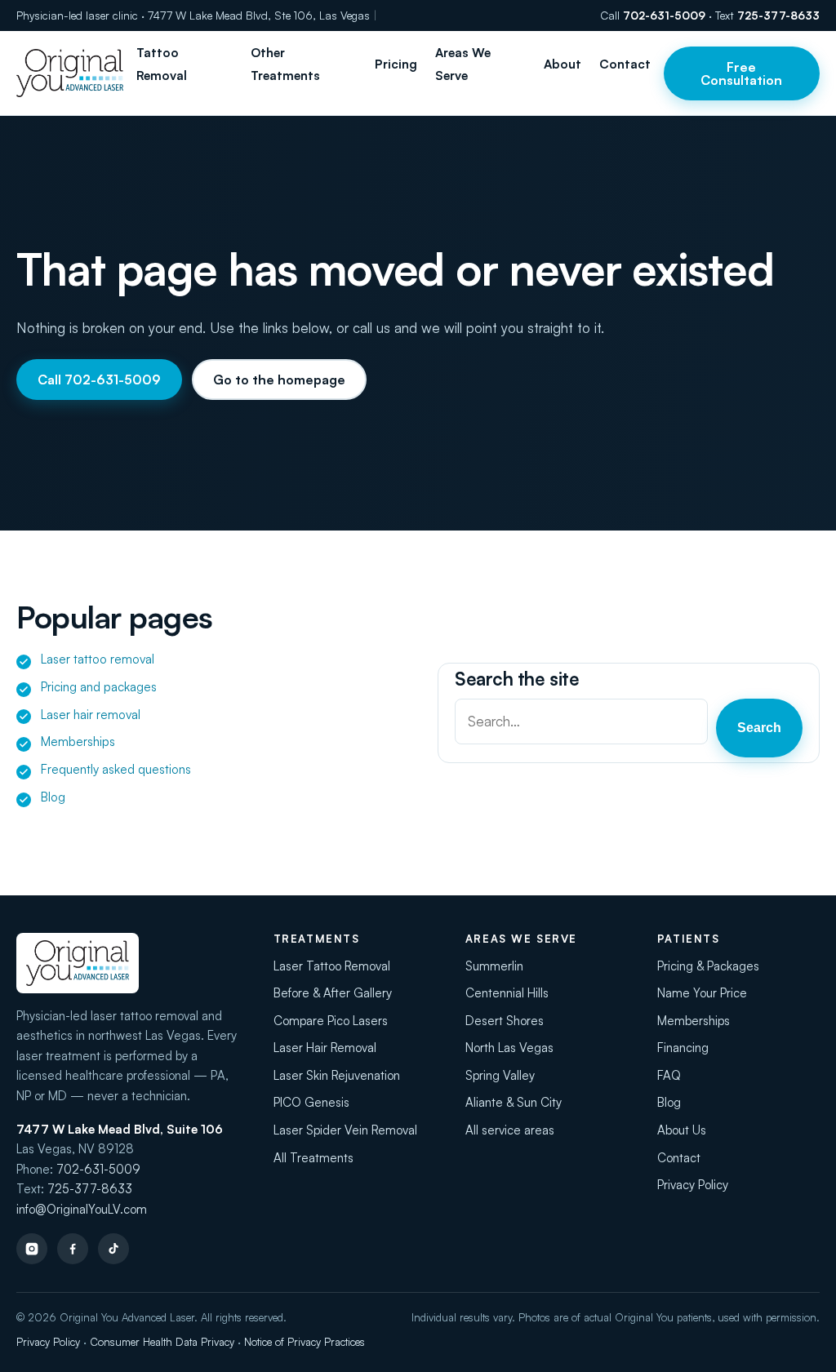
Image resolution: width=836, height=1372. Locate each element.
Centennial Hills (507, 993)
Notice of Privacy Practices (304, 1341)
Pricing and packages (99, 687)
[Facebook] (72, 1248)
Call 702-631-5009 (99, 379)
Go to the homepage (279, 379)
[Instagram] (31, 1248)
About (562, 64)
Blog (53, 797)
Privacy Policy (692, 1184)
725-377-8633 (778, 15)
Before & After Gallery (332, 993)
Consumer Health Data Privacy (162, 1341)
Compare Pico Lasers (330, 1020)
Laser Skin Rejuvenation (336, 1075)
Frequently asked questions (116, 769)
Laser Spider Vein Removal (345, 1130)
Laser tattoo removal (97, 659)
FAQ (669, 1075)
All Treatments (313, 1158)
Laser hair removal (90, 714)
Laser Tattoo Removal (331, 966)
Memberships (78, 741)
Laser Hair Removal (324, 1047)
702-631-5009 (664, 15)
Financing (683, 1047)
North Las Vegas (509, 1047)
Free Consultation (741, 73)
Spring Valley (500, 1075)
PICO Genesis (311, 1102)
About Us (681, 1130)
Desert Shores (504, 1020)
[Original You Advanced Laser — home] (69, 73)
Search (759, 728)
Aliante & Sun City (513, 1102)
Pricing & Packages (708, 966)
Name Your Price (702, 993)
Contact (625, 64)
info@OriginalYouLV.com (81, 1209)
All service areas (509, 1130)
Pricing (396, 64)
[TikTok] (113, 1248)
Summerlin (494, 966)
